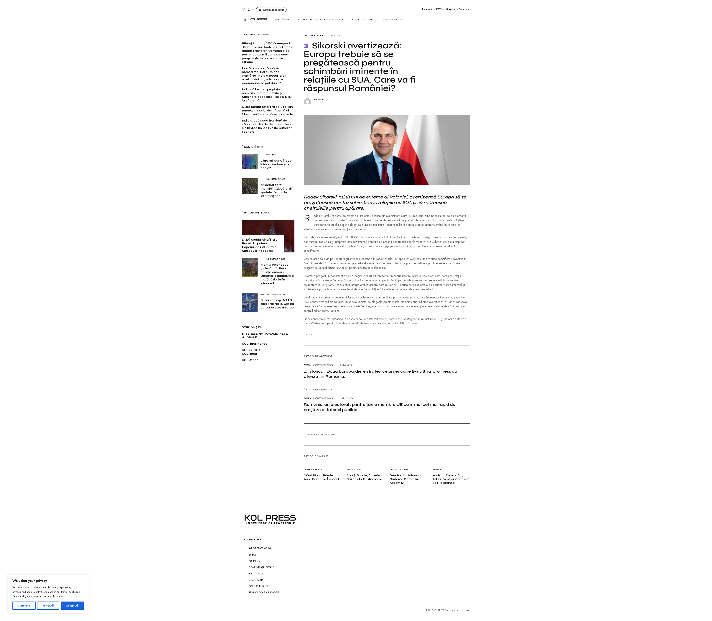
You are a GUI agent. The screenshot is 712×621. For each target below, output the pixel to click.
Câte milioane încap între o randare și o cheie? (276, 164)
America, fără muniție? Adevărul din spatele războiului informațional (277, 190)
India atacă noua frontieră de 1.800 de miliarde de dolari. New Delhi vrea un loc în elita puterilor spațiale (267, 126)
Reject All (48, 605)
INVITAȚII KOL (256, 573)
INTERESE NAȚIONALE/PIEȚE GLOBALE (321, 19)
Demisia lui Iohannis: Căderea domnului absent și (406, 479)
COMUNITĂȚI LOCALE (261, 567)
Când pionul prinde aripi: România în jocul (321, 477)
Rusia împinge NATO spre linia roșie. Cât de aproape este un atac (277, 303)
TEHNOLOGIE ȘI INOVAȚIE (264, 592)
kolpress (319, 99)
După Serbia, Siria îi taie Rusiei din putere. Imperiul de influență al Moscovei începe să (260, 245)
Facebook (464, 9)
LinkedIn (450, 9)
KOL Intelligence (363, 19)
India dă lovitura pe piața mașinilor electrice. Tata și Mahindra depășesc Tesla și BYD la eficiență (267, 95)
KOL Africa (250, 360)
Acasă (307, 364)
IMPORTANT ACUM (313, 35)
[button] (271, 9)
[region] (48, 594)
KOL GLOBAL (391, 19)
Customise (24, 605)
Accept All (72, 605)
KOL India (249, 353)
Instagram (427, 9)
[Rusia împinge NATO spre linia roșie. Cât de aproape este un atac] (250, 302)
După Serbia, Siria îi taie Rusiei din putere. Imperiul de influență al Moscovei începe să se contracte (267, 110)
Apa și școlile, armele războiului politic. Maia (364, 477)
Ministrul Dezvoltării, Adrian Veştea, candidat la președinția (451, 479)
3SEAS (252, 554)
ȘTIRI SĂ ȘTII (282, 19)
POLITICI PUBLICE (259, 586)
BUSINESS (271, 154)
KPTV (439, 9)
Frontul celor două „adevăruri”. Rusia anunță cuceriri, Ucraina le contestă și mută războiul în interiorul (277, 274)
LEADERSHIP (256, 580)
